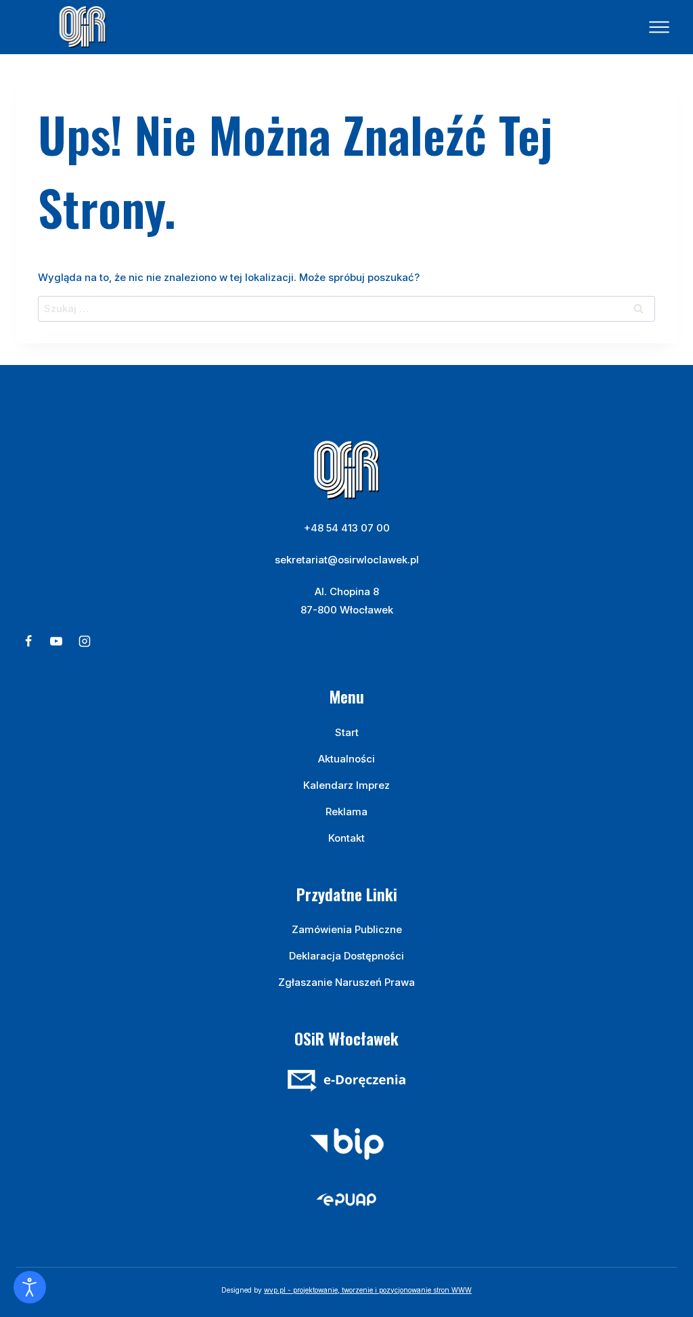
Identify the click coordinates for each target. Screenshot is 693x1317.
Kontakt (346, 838)
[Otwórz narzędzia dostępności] (30, 1287)
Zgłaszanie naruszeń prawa (346, 982)
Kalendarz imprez (346, 785)
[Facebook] (28, 641)
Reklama (346, 811)
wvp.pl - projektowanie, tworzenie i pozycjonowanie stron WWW (368, 1290)
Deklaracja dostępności (346, 955)
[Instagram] (84, 641)
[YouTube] (56, 641)
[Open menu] (659, 27)
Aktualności (346, 758)
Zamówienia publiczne (347, 929)
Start (347, 732)
